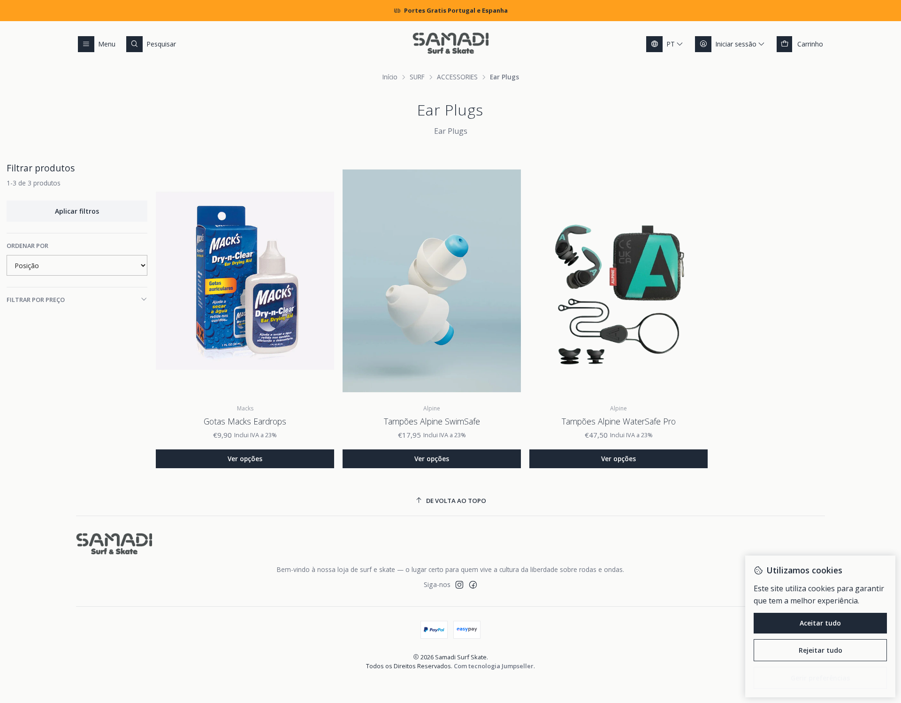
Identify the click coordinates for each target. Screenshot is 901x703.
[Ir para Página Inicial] (450, 44)
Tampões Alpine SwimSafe (432, 421)
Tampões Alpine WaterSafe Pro (619, 421)
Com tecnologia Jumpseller (494, 666)
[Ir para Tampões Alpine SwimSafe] (432, 281)
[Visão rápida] (320, 280)
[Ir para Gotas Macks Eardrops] (245, 281)
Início (389, 77)
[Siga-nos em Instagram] (459, 584)
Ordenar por (27, 245)
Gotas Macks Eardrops (245, 421)
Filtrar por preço (36, 299)
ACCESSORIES (457, 77)
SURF (417, 77)
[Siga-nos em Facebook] (473, 584)
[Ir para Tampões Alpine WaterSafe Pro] (618, 281)
